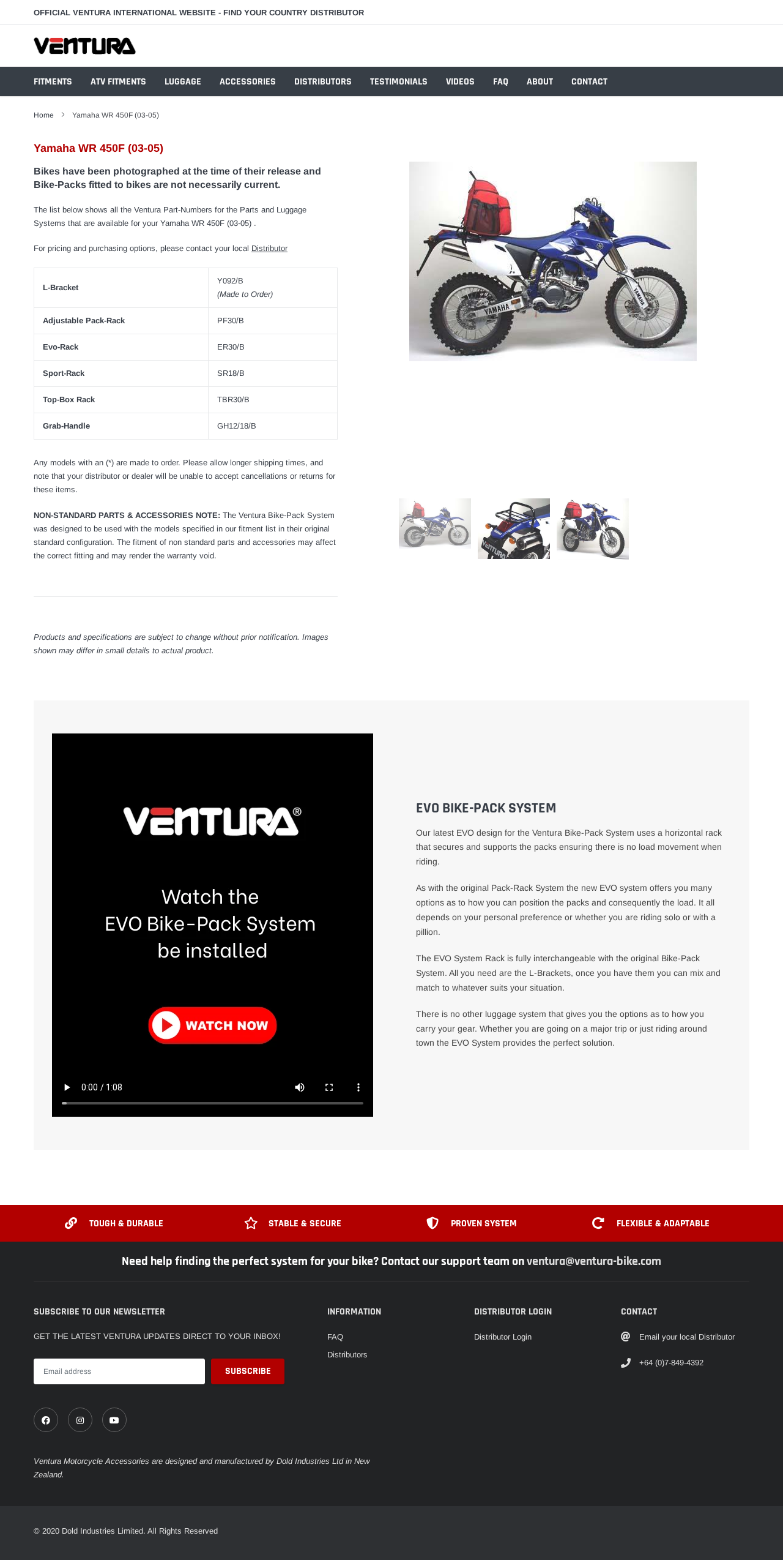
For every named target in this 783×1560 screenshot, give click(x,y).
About (540, 81)
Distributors (323, 81)
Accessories (248, 81)
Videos (460, 81)
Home (44, 115)
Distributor (269, 248)
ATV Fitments (118, 81)
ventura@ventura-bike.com (594, 1261)
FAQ (500, 81)
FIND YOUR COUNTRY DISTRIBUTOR (293, 12)
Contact (589, 81)
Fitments (53, 81)
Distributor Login (503, 1336)
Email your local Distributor (687, 1336)
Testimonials (399, 81)
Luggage (183, 81)
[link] (46, 1420)
